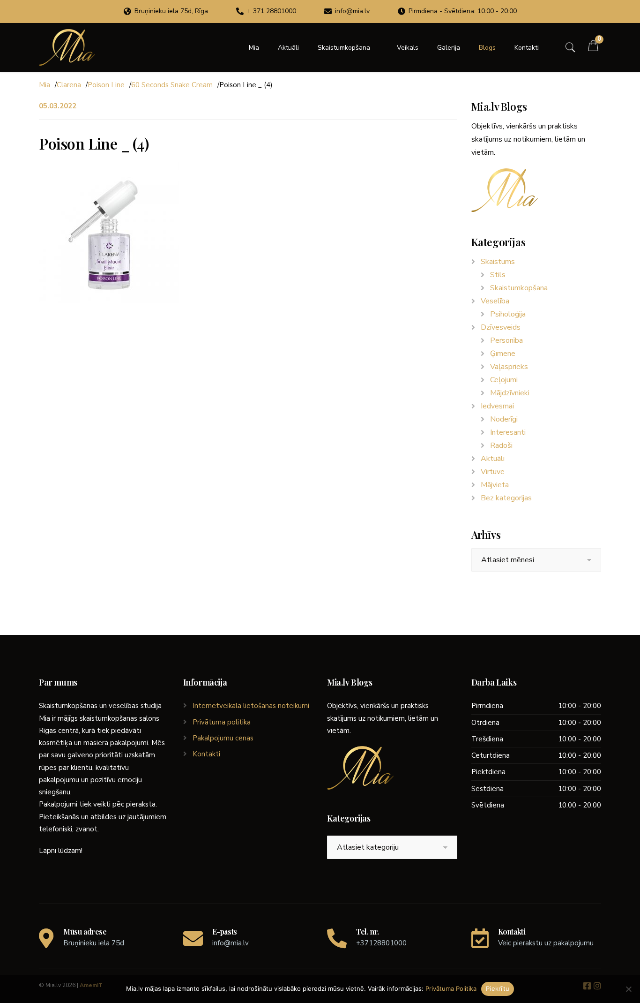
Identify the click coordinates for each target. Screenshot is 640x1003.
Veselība (495, 301)
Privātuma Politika (450, 988)
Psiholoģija (508, 314)
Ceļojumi (504, 380)
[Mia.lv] (67, 47)
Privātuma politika (222, 722)
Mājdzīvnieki (509, 393)
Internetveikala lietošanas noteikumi (251, 705)
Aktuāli (288, 47)
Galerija (448, 47)
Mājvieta (495, 485)
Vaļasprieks (509, 367)
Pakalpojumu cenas (223, 738)
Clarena (69, 85)
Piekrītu (497, 988)
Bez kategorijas (506, 498)
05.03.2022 (57, 106)
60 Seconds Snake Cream (172, 85)
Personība (506, 340)
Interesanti (508, 432)
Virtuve (493, 472)
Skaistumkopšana (344, 47)
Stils (498, 275)
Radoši (501, 445)
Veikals (407, 47)
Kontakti (526, 47)
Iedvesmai (497, 406)
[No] (628, 989)
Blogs (487, 47)
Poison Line (106, 85)
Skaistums (498, 261)
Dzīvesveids (501, 327)
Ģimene (502, 353)
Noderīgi (504, 419)
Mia (254, 47)
